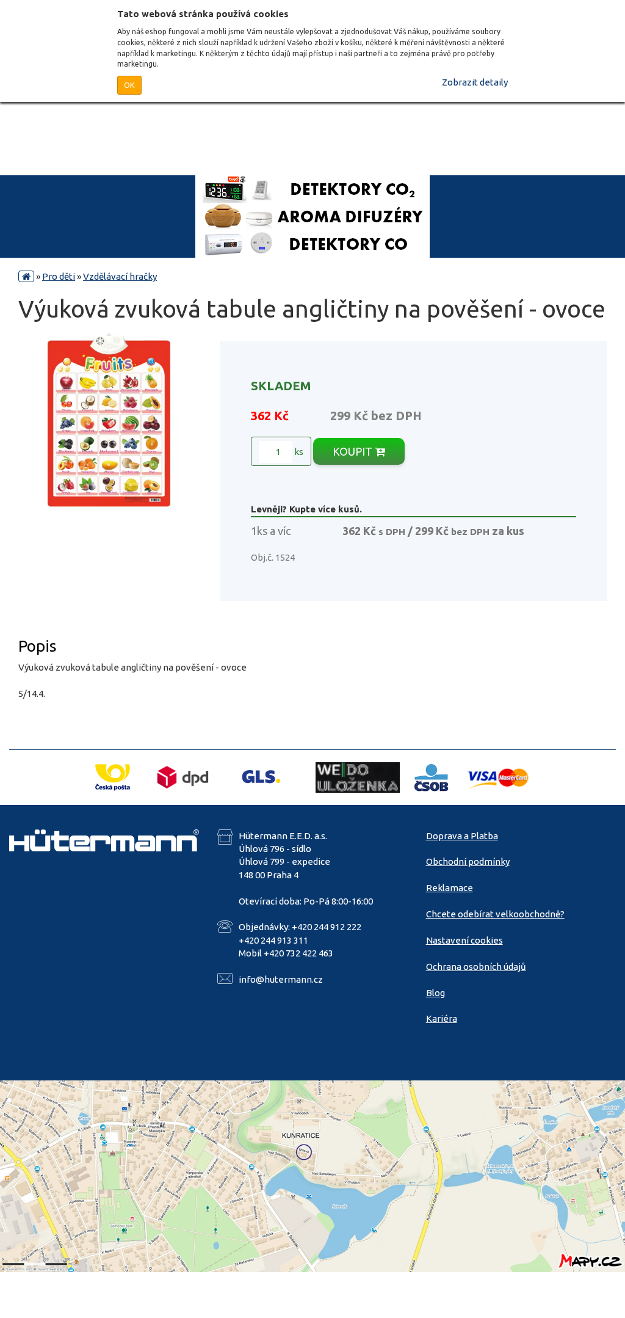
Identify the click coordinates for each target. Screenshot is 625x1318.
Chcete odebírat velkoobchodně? (495, 914)
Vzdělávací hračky (120, 276)
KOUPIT (354, 451)
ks (297, 451)
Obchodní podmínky (468, 861)
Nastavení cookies (464, 940)
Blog (435, 993)
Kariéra (441, 1018)
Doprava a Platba (462, 836)
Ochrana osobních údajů (476, 966)
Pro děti (58, 276)
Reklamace (449, 888)
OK (129, 85)
